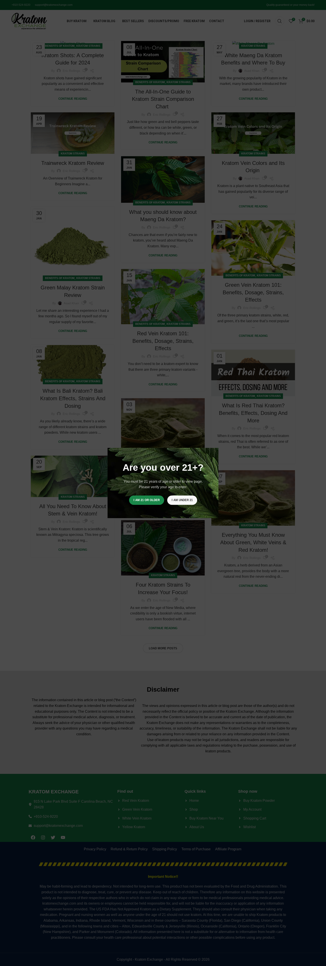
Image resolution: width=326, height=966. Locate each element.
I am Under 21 (182, 500)
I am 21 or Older (147, 500)
